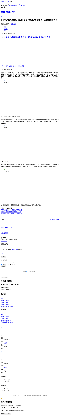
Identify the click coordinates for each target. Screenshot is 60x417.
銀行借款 (13, 66)
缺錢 (2, 227)
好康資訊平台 (8, 12)
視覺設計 (13, 24)
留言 (17, 249)
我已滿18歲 (3, 414)
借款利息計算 (4, 302)
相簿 (5, 27)
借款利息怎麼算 (5, 300)
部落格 (6, 29)
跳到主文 (3, 16)
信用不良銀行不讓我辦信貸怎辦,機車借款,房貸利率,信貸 (27, 37)
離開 (9, 414)
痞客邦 (13, 249)
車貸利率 (52, 219)
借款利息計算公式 (6, 304)
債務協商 (5, 233)
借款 (23, 66)
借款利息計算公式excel (7, 306)
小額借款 (19, 66)
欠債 (2, 233)
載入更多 (3, 256)
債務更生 (11, 227)
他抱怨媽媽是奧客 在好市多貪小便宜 (11, 212)
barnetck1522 (4, 241)
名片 (5, 30)
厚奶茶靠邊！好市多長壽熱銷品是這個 (11, 210)
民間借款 (5, 227)
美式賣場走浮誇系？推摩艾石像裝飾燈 (11, 213)
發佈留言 (3, 266)
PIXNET (18, 395)
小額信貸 (8, 66)
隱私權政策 (38, 395)
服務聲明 (45, 395)
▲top (2, 253)
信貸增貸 (3, 66)
